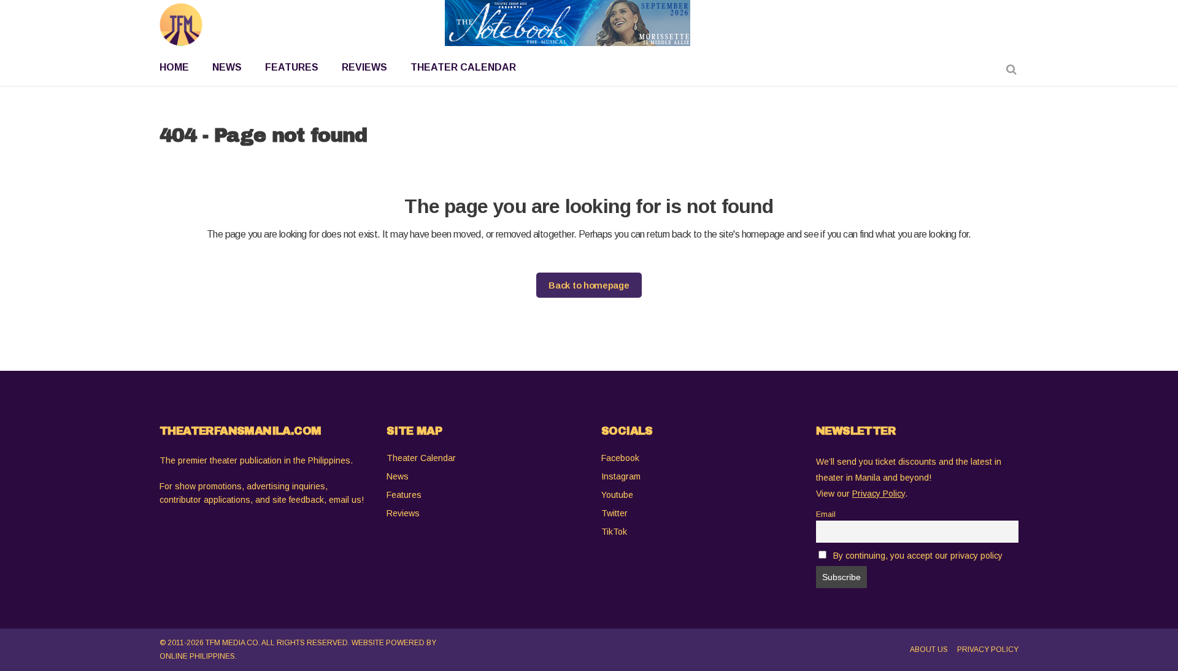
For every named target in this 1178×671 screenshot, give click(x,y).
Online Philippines (197, 656)
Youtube (617, 494)
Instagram (621, 476)
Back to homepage (589, 285)
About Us (929, 649)
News (398, 476)
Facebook (620, 458)
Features (404, 494)
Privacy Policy (987, 649)
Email (826, 514)
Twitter (614, 513)
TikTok (614, 531)
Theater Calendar (421, 458)
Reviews (403, 513)
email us (345, 500)
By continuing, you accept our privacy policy (918, 555)
